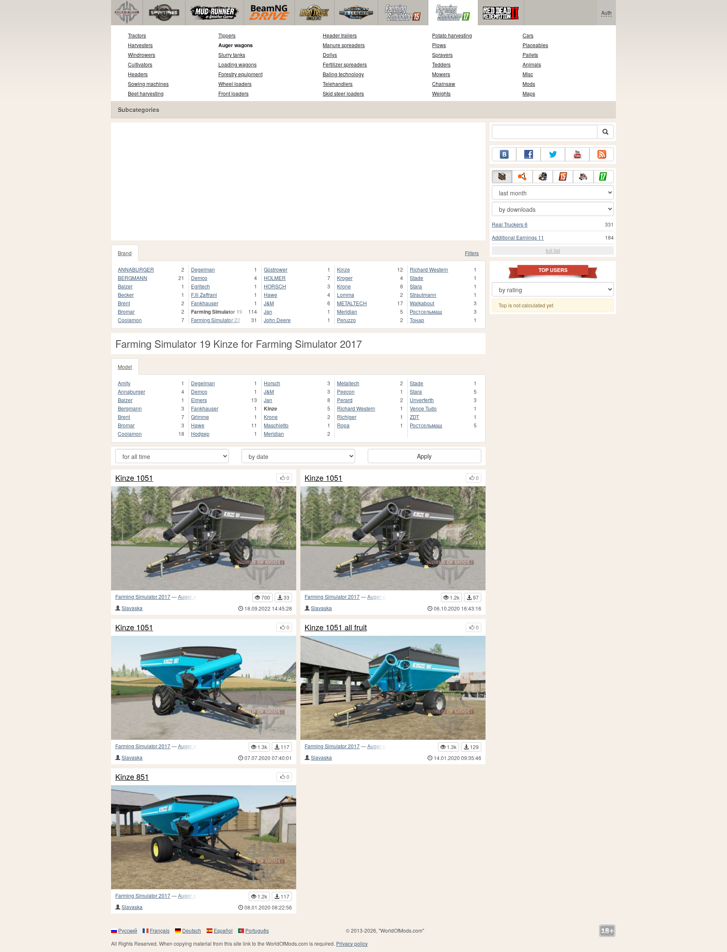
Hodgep (200, 433)
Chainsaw (443, 83)
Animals (532, 64)
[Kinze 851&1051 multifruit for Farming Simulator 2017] (203, 837)
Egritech (200, 286)
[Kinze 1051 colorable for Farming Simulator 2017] (393, 538)
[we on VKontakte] (504, 154)
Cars (528, 35)
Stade (416, 277)
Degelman (203, 269)
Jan (268, 311)
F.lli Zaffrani (204, 294)
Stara (416, 286)
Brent (124, 303)
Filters (472, 252)
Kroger (345, 277)
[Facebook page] (528, 154)
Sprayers (442, 54)
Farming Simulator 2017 (142, 596)
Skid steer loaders (343, 93)
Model (125, 366)
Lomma (345, 294)
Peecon (346, 391)
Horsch (272, 383)
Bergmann (130, 408)
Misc (528, 73)
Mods (529, 83)
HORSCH (275, 286)
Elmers (199, 399)
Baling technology (343, 73)
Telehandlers (338, 83)
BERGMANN (132, 277)
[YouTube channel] (577, 154)
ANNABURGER (136, 269)
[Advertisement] (298, 181)
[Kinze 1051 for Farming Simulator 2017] (203, 538)
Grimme (200, 416)
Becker (126, 294)
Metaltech (348, 383)
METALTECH (352, 303)
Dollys (330, 54)
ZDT (414, 416)
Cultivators (140, 64)
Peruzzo (346, 319)
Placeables (535, 44)
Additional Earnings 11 (518, 237)
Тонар (417, 319)
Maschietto (276, 425)
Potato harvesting (452, 35)
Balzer (125, 286)
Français (160, 930)
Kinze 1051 (134, 478)
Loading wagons (237, 64)
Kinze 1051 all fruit (336, 627)
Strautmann (423, 294)
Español (223, 930)
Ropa (343, 425)
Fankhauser (204, 303)
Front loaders (233, 93)
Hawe (270, 294)
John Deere (277, 319)
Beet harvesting (146, 93)
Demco (199, 277)
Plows (439, 44)
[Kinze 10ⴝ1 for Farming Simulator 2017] (203, 688)
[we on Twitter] (553, 154)
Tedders (441, 64)
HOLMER (275, 277)
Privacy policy (352, 943)
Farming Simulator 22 (215, 319)
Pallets (530, 54)
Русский (127, 930)
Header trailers (340, 35)
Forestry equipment (240, 73)
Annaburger (131, 391)
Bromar (126, 311)
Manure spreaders (344, 44)
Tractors (137, 35)
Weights (441, 93)
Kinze (343, 269)
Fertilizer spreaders (345, 64)
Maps (529, 93)
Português (257, 930)
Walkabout (422, 303)
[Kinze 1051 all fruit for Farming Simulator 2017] (393, 688)
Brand (125, 252)
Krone (344, 286)
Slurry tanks (231, 54)
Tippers (227, 35)
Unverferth (422, 399)
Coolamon (130, 319)
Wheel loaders (235, 83)
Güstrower (275, 269)
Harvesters (140, 44)
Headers (138, 73)
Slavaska (132, 607)
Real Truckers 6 (510, 224)
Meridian (347, 311)
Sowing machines (148, 83)
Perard (345, 399)
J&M (269, 303)
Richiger (346, 416)
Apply (424, 456)
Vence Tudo (423, 408)
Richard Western (429, 269)
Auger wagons (235, 45)
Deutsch (191, 930)
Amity (124, 383)
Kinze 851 (132, 777)
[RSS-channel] (601, 154)
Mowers (441, 73)
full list (553, 250)
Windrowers (141, 54)
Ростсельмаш (426, 311)
